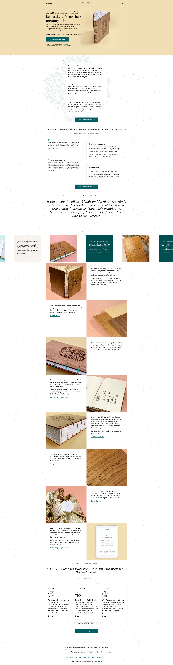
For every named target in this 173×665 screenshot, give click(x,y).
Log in (123, 3)
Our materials (55, 315)
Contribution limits (97, 436)
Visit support (67, 650)
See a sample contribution (59, 397)
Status (104, 657)
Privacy (93, 657)
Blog (80, 657)
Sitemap (84, 657)
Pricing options (66, 44)
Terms (89, 657)
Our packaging (96, 501)
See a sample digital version (59, 548)
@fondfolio (90, 232)
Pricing (71, 657)
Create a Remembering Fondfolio (57, 39)
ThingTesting (94, 196)
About (67, 657)
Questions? (49, 3)
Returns (99, 657)
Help (76, 657)
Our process (54, 464)
